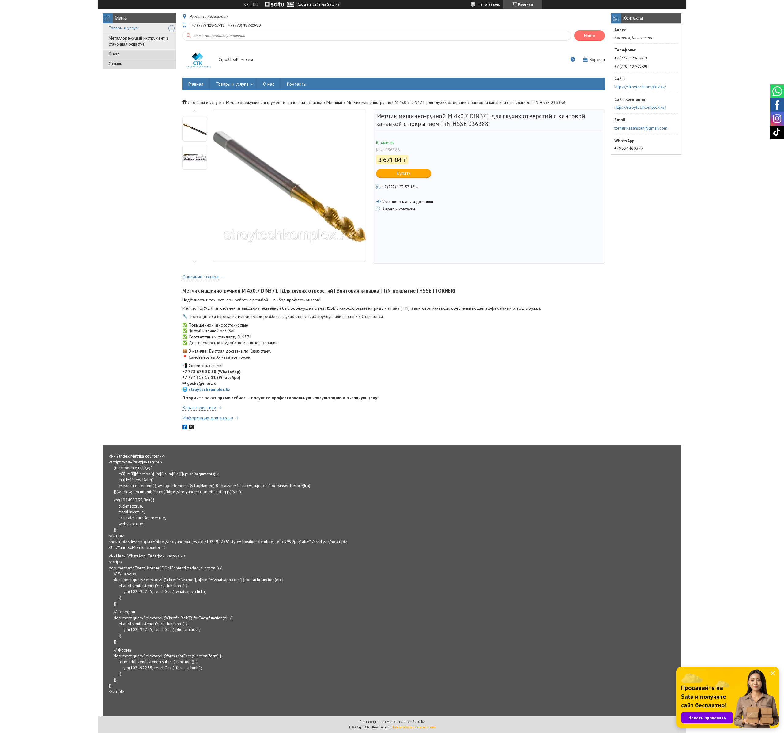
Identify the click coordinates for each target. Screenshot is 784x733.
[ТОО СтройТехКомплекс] (197, 60)
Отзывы (116, 63)
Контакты (297, 84)
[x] (191, 428)
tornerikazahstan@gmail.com (640, 128)
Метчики (334, 102)
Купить (404, 173)
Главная (195, 84)
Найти (589, 35)
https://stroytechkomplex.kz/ (640, 86)
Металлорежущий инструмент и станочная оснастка (138, 41)
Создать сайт (309, 4)
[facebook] (184, 428)
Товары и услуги (124, 28)
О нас (114, 54)
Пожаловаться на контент (413, 727)
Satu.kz (419, 721)
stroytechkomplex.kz (209, 389)
